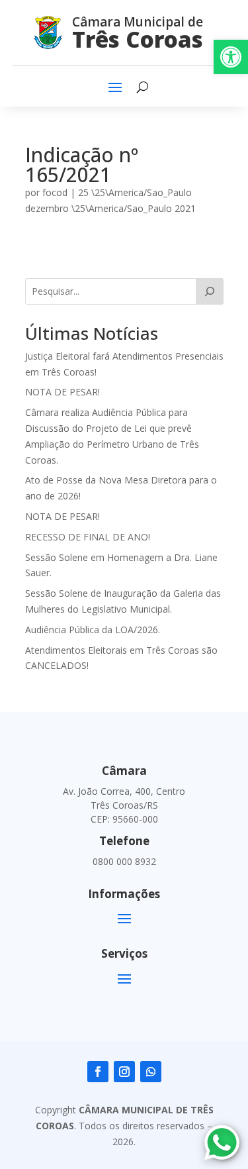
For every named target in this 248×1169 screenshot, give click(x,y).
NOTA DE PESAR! (62, 391)
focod (54, 192)
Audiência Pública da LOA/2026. (92, 629)
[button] (231, 57)
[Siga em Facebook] (97, 1071)
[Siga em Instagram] (124, 1071)
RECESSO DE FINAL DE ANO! (87, 537)
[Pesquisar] (209, 291)
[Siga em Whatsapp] (150, 1071)
